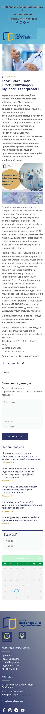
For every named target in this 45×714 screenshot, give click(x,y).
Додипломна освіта (11, 665)
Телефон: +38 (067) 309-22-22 (23, 19)
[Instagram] (20, 22)
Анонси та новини (10, 668)
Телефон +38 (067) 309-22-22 (16, 694)
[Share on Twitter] (8, 363)
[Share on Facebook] (4, 363)
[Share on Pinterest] (23, 363)
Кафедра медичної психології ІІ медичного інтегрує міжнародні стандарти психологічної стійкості (22, 505)
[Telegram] (24, 22)
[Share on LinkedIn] (18, 363)
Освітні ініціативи (10, 662)
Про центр (7, 655)
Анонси (9, 540)
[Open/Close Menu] (41, 36)
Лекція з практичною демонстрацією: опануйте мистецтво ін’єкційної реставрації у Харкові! (20, 489)
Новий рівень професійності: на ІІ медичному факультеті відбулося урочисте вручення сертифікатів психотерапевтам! (18, 472)
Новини (6, 372)
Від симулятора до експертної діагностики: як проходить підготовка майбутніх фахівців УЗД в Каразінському (21, 456)
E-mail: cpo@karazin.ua (23, 14)
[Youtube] (28, 22)
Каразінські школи (11, 659)
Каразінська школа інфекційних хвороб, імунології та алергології (20, 85)
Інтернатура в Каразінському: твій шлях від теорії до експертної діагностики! (21, 518)
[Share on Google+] (13, 363)
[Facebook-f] (17, 22)
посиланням (33, 356)
